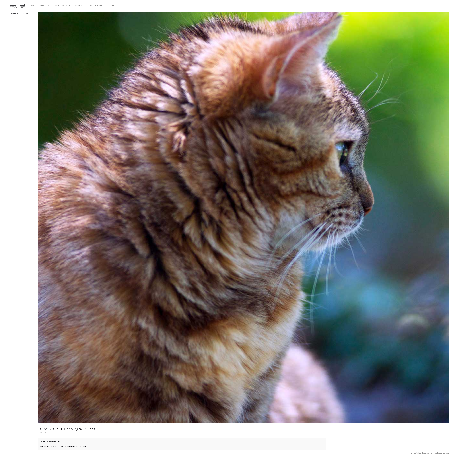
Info (33, 6)
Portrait (79, 6)
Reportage (45, 6)
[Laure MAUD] (14, 6)
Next (26, 14)
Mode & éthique (95, 6)
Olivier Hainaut (45, 433)
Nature (111, 6)
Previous (14, 14)
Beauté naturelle (62, 6)
